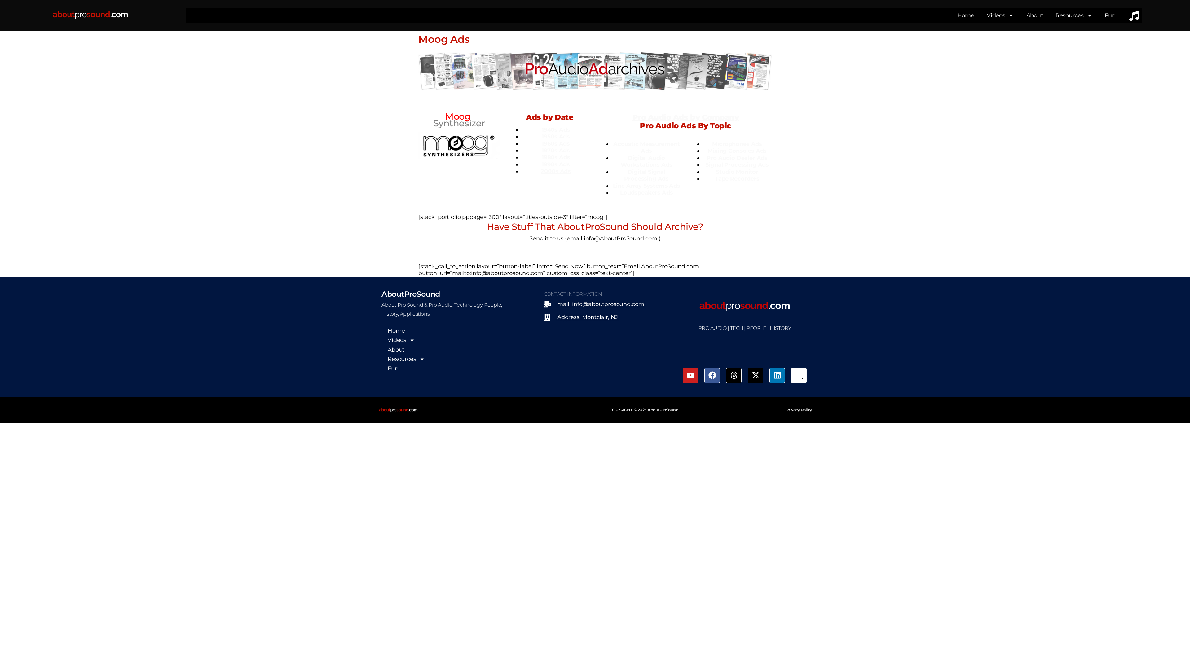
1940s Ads (556, 129)
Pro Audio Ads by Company (685, 117)
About (1034, 15)
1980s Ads (556, 157)
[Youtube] (690, 375)
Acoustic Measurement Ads (646, 147)
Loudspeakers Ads (646, 192)
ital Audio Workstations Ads (646, 161)
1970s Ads (556, 150)
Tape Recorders (737, 178)
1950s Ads (556, 136)
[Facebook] (712, 375)
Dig (633, 158)
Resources (1070, 15)
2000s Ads (556, 171)
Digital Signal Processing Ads (646, 175)
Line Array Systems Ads (646, 185)
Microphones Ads (737, 144)
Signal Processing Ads (737, 164)
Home (965, 15)
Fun (1110, 15)
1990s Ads (556, 164)
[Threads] (734, 375)
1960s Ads (556, 143)
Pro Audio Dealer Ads (737, 158)
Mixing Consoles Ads (737, 150)
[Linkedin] (777, 375)
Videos (996, 15)
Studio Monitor (737, 171)
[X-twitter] (755, 375)
